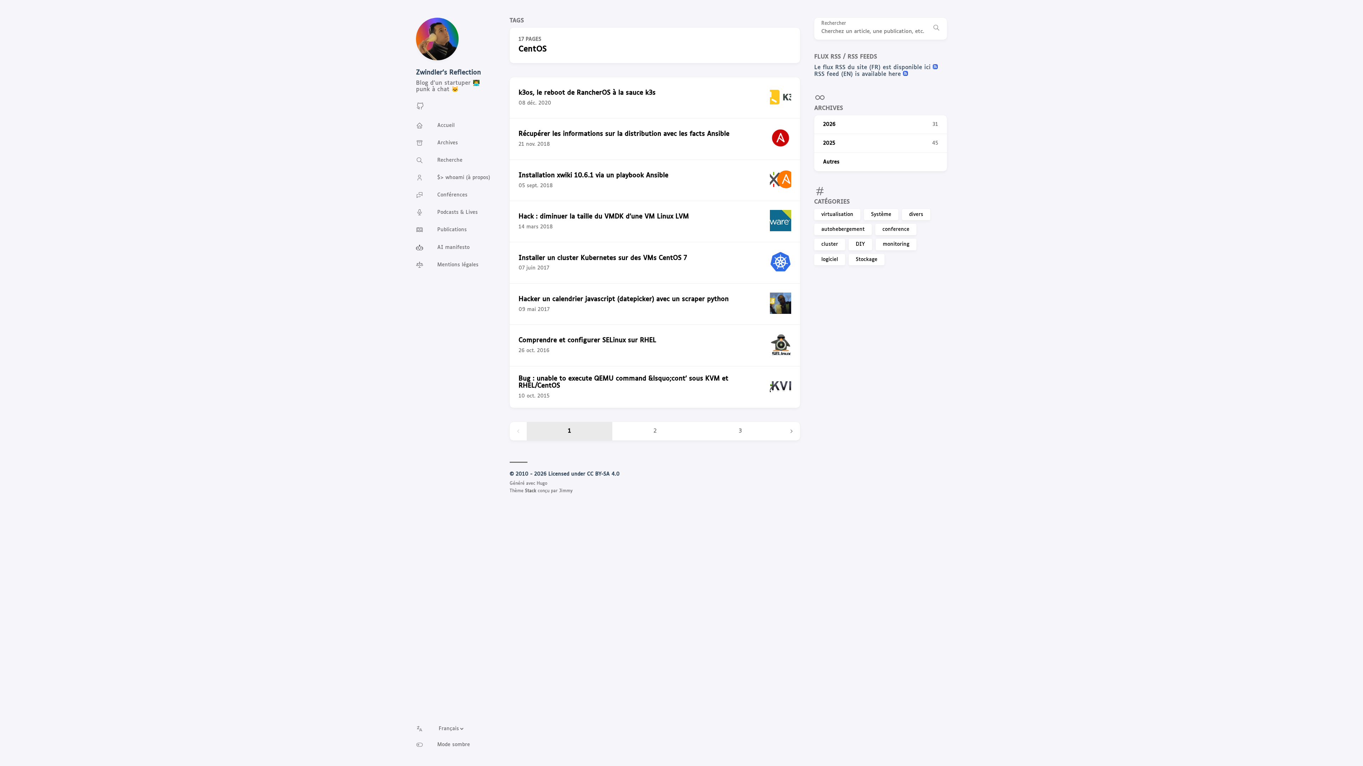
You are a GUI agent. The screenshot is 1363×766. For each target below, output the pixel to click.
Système (881, 214)
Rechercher (833, 23)
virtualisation (837, 214)
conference (895, 229)
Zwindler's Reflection (448, 73)
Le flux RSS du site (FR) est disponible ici (873, 68)
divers (916, 214)
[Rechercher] (936, 29)
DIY (860, 244)
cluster (829, 244)
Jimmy (566, 491)
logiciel (829, 259)
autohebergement (843, 229)
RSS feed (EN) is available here (858, 74)
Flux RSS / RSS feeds (845, 57)
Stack (530, 491)
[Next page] (791, 431)
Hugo (542, 484)
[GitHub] (420, 109)
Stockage (866, 259)
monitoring (896, 244)
